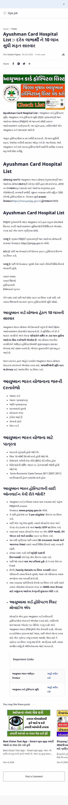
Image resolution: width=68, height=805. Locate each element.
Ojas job (13, 13)
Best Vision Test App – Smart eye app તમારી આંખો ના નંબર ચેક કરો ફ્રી (28, 743)
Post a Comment (34, 776)
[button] (13, 63)
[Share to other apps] (29, 63)
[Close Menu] (64, 4)
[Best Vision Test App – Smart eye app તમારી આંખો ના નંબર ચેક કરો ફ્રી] (28, 723)
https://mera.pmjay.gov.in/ (27, 200)
